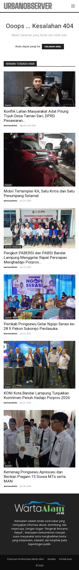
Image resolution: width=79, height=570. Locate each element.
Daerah (8, 105)
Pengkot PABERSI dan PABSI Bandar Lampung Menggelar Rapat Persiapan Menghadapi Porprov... (35, 257)
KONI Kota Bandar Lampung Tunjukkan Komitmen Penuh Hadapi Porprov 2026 (37, 395)
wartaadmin (10, 125)
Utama (8, 387)
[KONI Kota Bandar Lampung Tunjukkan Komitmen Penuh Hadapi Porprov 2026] (39, 365)
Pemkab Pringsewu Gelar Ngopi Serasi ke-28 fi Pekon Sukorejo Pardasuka (39, 326)
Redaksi (52, 559)
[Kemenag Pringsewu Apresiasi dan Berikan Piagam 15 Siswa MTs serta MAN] (39, 438)
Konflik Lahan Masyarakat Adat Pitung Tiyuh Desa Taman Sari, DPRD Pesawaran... (36, 116)
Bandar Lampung (13, 246)
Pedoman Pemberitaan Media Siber (25, 559)
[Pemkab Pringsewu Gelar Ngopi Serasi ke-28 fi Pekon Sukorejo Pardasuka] (39, 297)
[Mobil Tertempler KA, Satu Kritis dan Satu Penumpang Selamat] (39, 160)
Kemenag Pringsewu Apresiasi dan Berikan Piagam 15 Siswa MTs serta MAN (35, 476)
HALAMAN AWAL (53, 46)
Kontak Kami (65, 559)
